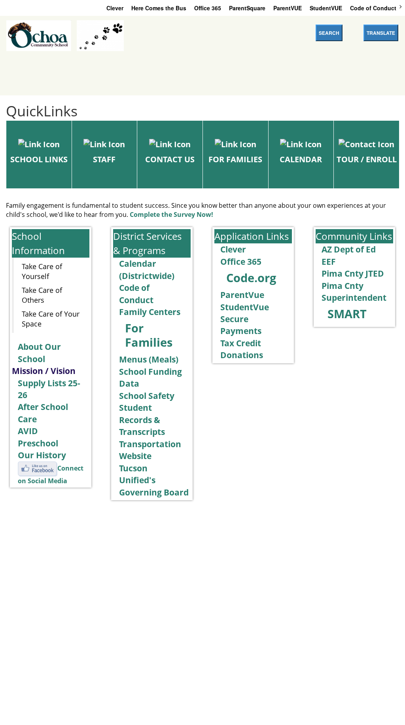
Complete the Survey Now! (171, 214)
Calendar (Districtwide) (146, 269)
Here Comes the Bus (158, 8)
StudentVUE (326, 8)
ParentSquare (247, 8)
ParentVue (242, 294)
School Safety (146, 395)
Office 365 (207, 8)
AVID (28, 431)
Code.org (251, 278)
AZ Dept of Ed (349, 249)
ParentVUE (287, 8)
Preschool (38, 443)
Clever (114, 8)
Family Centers (149, 311)
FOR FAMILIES (235, 159)
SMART (347, 314)
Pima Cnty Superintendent (354, 291)
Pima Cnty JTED (353, 273)
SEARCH (329, 32)
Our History (42, 455)
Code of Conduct (373, 8)
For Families (148, 335)
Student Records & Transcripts (142, 419)
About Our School (39, 352)
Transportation (150, 444)
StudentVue (244, 307)
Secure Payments (240, 324)
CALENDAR (301, 159)
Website (135, 455)
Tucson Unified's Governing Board (154, 480)
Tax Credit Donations (241, 349)
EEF (329, 261)
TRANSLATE (381, 32)
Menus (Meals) (148, 359)
